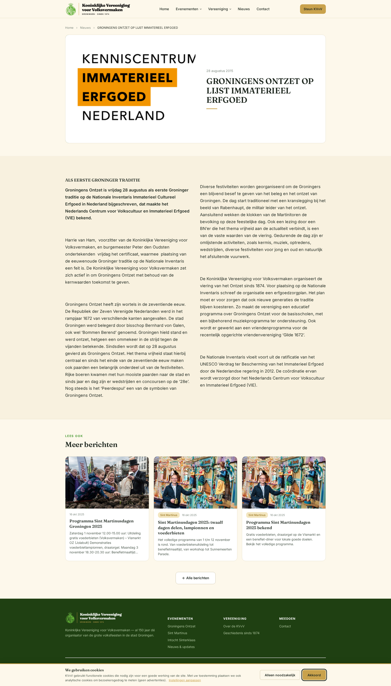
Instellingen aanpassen (185, 680)
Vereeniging (218, 9)
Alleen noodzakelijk (280, 675)
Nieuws (244, 9)
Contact (263, 9)
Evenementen (187, 9)
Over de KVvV (234, 626)
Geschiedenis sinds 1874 (241, 633)
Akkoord (314, 675)
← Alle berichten (195, 578)
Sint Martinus (177, 633)
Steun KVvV (313, 9)
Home (164, 9)
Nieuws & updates (181, 647)
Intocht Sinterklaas (181, 640)
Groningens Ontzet (182, 626)
